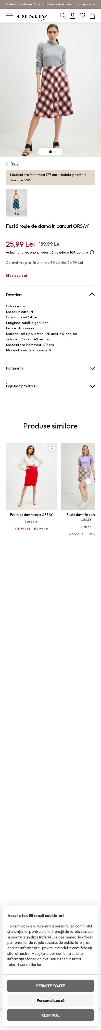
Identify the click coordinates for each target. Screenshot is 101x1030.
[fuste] (7, 163)
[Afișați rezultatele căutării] (63, 16)
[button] (50, 151)
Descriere (14, 294)
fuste (15, 163)
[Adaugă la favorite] (52, 448)
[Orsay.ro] (32, 15)
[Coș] (92, 16)
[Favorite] (82, 16)
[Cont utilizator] (73, 16)
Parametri (14, 368)
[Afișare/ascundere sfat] (92, 252)
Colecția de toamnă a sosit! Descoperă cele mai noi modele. (50, 4)
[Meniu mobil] (9, 15)
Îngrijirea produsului (22, 385)
